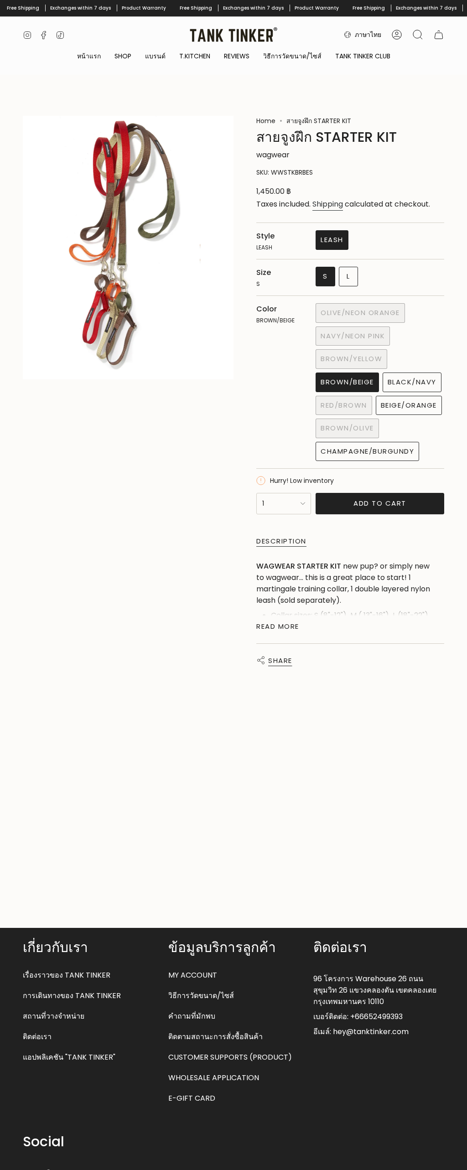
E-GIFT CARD (191, 1098)
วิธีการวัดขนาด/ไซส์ (201, 995)
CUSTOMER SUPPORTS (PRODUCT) (230, 1057)
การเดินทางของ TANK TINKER (72, 995)
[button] (123, 57)
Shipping (327, 204)
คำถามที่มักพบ (191, 1016)
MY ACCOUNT (192, 975)
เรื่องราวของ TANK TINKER (66, 975)
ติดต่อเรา (37, 1036)
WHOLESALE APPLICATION (213, 1077)
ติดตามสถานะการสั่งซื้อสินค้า (215, 1036)
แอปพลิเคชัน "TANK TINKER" (69, 1057)
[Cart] (438, 34)
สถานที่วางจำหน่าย (53, 1016)
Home (265, 120)
